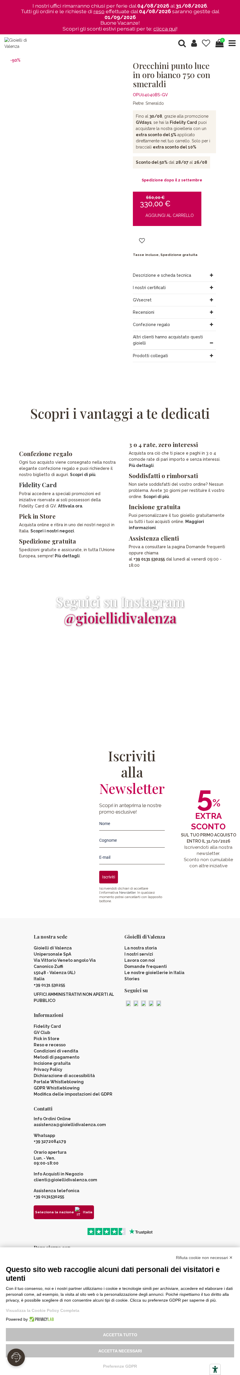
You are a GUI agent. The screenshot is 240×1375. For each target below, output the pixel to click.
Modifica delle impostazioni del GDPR (73, 1094)
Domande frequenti (145, 966)
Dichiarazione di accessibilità (64, 1075)
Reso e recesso (50, 1044)
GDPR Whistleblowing (57, 1088)
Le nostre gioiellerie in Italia (154, 972)
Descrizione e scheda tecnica (162, 275)
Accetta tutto (120, 1334)
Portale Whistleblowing (59, 1081)
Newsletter (127, 892)
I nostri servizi (138, 954)
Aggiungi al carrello (169, 215)
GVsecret (142, 300)
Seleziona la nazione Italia (63, 1212)
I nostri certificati (149, 287)
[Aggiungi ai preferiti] (142, 241)
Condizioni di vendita (56, 1051)
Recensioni (143, 312)
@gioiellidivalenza (120, 618)
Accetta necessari (120, 1351)
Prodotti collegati (150, 355)
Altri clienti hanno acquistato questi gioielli (168, 340)
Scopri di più (82, 474)
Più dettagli (67, 556)
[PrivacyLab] (41, 1319)
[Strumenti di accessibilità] (215, 1369)
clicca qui (164, 29)
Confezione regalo (151, 324)
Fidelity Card (38, 484)
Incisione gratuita (52, 1063)
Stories (131, 978)
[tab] (174, 275)
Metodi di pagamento (56, 1057)
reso (98, 11)
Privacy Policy (48, 1069)
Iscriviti (108, 877)
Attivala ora (70, 506)
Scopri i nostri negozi (52, 531)
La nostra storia (140, 948)
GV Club (42, 1032)
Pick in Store (46, 1038)
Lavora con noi (139, 960)
